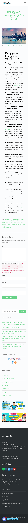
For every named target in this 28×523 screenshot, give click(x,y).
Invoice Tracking (6, 396)
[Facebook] (6, 469)
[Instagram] (11, 469)
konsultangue (13, 222)
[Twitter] (9, 469)
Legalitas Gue (5, 500)
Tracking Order (6, 507)
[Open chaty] (4, 519)
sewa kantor (19, 224)
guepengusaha (16, 219)
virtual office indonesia (13, 226)
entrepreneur (10, 219)
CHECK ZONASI (6, 389)
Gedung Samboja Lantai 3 (8, 444)
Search (22, 311)
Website (4, 290)
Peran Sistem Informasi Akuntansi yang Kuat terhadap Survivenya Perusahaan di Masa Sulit (13, 339)
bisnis (5, 219)
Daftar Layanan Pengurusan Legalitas (12, 503)
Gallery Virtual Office (7, 382)
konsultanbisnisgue (6, 222)
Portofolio (5, 385)
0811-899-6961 (14, 459)
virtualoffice (8, 227)
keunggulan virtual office (7, 221)
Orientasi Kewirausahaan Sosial (10, 328)
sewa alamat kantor (12, 224)
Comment (4, 247)
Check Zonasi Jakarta (8, 493)
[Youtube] (14, 469)
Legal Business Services (8, 379)
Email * (4, 283)
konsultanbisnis (16, 221)
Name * (4, 275)
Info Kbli (4, 392)
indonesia (22, 219)
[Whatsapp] (3, 469)
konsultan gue (9, 46)
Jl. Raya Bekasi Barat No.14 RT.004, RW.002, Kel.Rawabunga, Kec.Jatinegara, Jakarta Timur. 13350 (13, 449)
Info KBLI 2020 (6, 490)
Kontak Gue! (5, 375)
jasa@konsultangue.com (11, 457)
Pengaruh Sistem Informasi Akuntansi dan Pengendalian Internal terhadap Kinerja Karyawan (13, 346)
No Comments (23, 46)
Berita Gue (5, 497)
